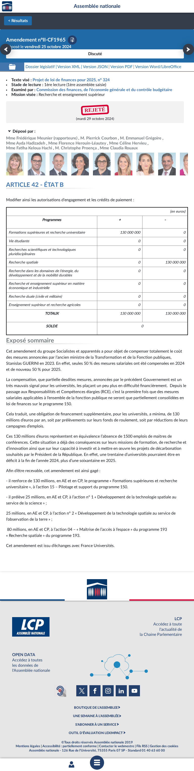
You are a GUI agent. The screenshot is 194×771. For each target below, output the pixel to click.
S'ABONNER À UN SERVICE (95, 724)
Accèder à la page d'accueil (7, 6)
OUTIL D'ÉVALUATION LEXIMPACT (96, 733)
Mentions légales (28, 746)
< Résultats (18, 21)
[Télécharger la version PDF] (72, 40)
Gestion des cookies (164, 746)
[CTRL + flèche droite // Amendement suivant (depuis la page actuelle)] (188, 49)
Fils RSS (142, 746)
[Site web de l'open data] (97, 663)
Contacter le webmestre (116, 746)
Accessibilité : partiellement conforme (69, 746)
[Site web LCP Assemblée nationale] (97, 627)
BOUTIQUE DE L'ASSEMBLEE (96, 707)
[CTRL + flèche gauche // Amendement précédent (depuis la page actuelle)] (5, 49)
